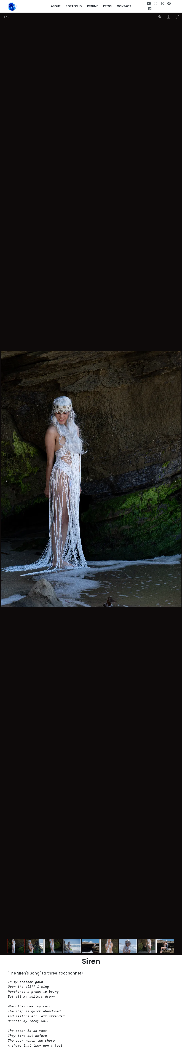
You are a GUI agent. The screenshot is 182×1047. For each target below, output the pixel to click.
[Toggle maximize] (177, 17)
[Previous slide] (7, 480)
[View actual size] (159, 17)
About (56, 6)
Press (107, 6)
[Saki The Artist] (12, 6)
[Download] (168, 17)
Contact (124, 6)
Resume (92, 6)
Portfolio (74, 6)
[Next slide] (174, 480)
